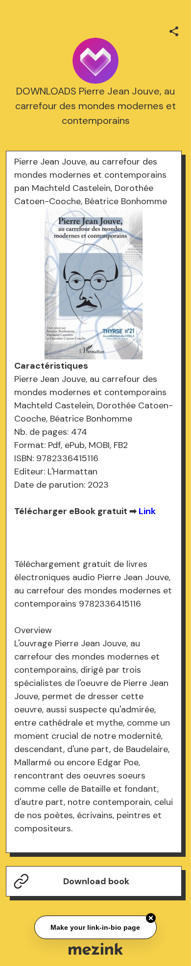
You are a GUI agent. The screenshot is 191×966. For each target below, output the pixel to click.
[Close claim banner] (151, 918)
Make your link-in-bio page (96, 928)
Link (147, 511)
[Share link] (174, 30)
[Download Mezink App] (96, 948)
